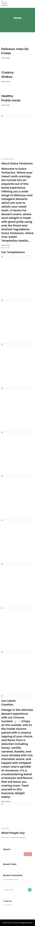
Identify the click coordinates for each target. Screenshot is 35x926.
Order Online (5, 58)
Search (6, 849)
